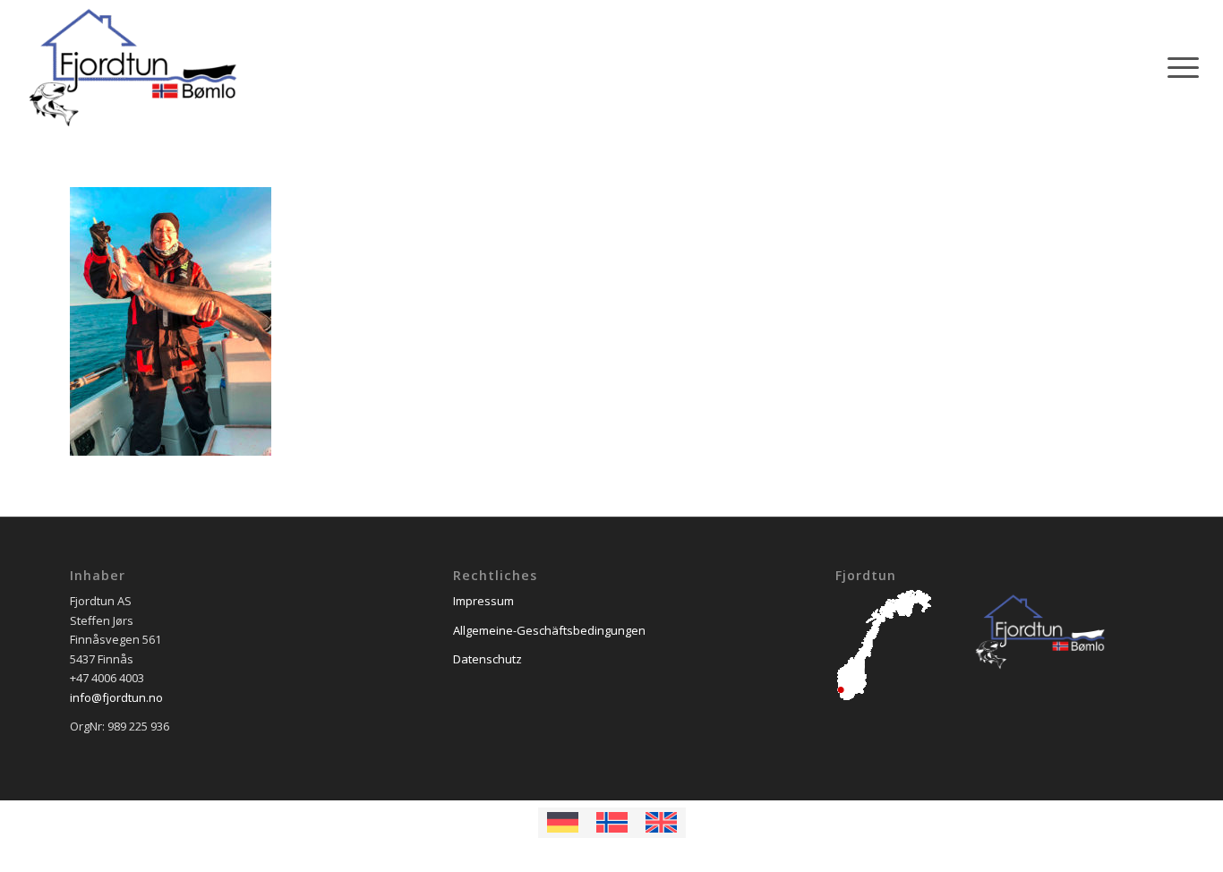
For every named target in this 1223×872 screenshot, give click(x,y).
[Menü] (1177, 67)
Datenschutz (487, 659)
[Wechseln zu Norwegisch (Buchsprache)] (612, 823)
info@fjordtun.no (116, 697)
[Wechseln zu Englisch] (661, 823)
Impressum (483, 601)
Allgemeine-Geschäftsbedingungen (549, 630)
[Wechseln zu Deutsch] (562, 823)
